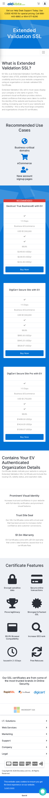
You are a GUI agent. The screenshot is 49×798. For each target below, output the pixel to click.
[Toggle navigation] (43, 52)
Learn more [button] (9, 788)
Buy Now (24, 269)
